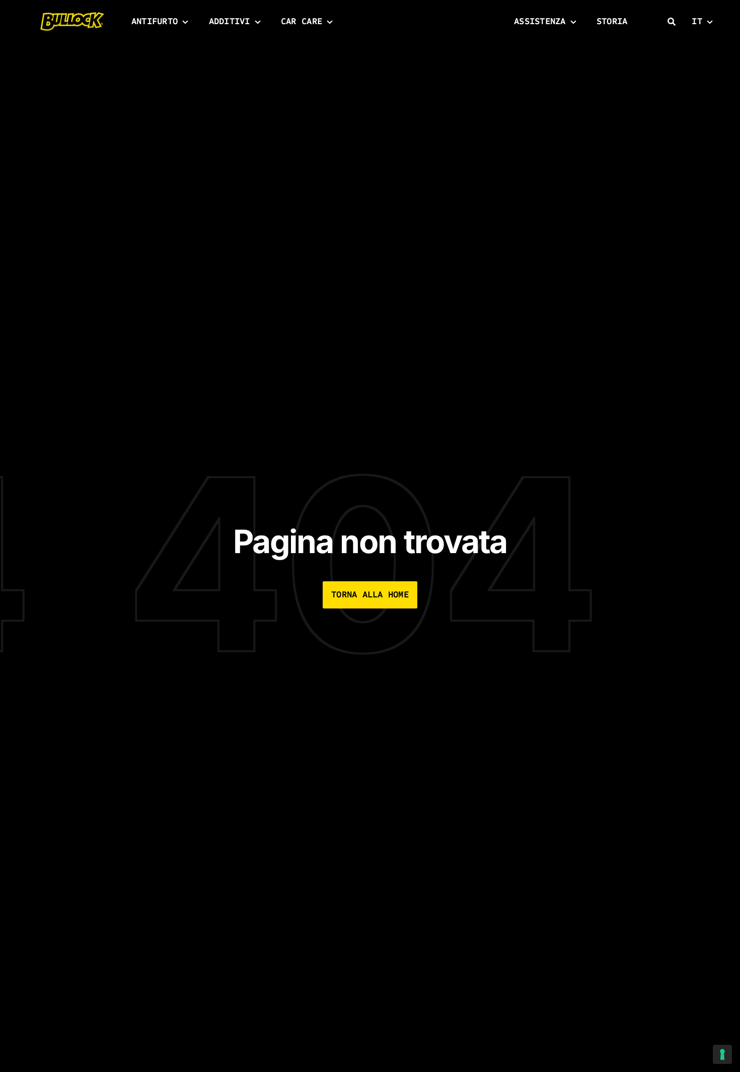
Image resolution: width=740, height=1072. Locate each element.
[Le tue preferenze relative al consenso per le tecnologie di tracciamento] (722, 1054)
